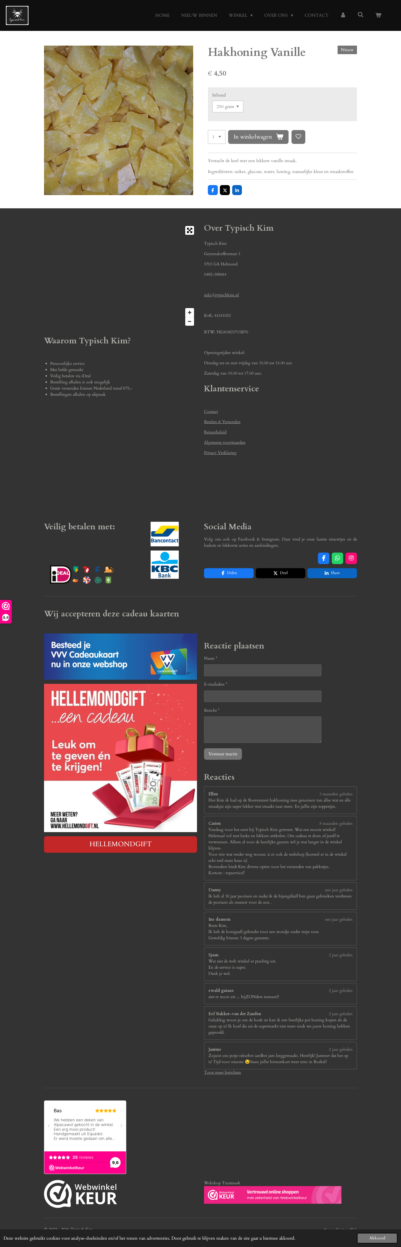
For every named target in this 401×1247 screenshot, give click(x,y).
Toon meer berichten (222, 1072)
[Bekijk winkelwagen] (378, 15)
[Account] (343, 15)
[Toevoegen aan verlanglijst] (298, 137)
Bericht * (211, 710)
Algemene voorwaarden (224, 442)
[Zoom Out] (189, 321)
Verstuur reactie (222, 754)
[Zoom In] (189, 312)
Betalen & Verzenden (222, 422)
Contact (211, 411)
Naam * (210, 658)
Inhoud (219, 95)
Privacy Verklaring (220, 452)
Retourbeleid (215, 432)
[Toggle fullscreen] (189, 230)
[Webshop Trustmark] (80, 1195)
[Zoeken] (360, 15)
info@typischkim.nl (221, 295)
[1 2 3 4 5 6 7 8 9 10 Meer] (216, 137)
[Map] (120, 276)
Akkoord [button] (377, 1238)
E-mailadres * (215, 684)
